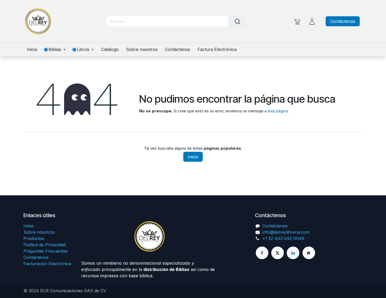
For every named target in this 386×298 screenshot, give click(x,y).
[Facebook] (262, 253)
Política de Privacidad (44, 244)
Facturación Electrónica (47, 263)
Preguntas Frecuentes (45, 251)
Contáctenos (342, 21)
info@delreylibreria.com (286, 232)
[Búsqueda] (237, 21)
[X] (277, 253)
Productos (33, 238)
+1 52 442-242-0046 (283, 238)
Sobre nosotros (39, 232)
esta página (278, 111)
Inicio (193, 156)
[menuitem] (34, 49)
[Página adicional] (308, 253)
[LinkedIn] (293, 253)
